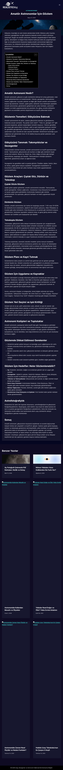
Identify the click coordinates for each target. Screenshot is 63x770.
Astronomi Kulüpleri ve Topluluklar (16, 77)
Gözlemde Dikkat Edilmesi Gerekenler (17, 79)
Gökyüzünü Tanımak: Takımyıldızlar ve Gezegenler (21, 61)
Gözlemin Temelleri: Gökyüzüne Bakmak (18, 59)
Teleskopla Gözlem (13, 69)
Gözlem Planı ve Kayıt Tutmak (15, 71)
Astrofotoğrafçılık (11, 84)
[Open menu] (59, 5)
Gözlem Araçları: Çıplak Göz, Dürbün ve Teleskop (21, 63)
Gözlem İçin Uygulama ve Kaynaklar (17, 73)
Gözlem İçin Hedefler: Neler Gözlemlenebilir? (19, 82)
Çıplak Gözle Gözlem (13, 65)
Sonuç (8, 86)
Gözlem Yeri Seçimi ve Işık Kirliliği (16, 75)
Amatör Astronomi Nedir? (14, 57)
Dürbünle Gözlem (12, 67)
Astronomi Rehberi (31, 10)
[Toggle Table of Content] (35, 54)
